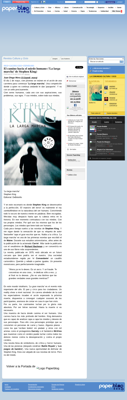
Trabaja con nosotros (12, 389)
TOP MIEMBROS (110, 81)
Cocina (57, 11)
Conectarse (110, 2)
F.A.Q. (54, 387)
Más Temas (116, 11)
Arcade (94, 122)
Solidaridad (105, 11)
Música (57, 7)
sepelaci (112, 86)
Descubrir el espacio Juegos (101, 158)
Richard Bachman (33, 246)
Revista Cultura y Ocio (15, 58)
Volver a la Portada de (21, 366)
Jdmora (27, 74)
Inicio (6, 2)
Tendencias (93, 11)
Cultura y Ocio (72, 174)
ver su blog (75, 102)
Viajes (82, 11)
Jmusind (112, 92)
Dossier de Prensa (58, 384)
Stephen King (72, 160)
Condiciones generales (36, 387)
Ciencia (74, 11)
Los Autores (65, 59)
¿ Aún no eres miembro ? (101, 68)
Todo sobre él (95, 113)
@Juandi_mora (29, 77)
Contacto (8, 387)
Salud (65, 11)
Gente (119, 7)
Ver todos (73, 149)
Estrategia (118, 122)
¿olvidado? (120, 1)
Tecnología (90, 7)
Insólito (110, 7)
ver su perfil (75, 99)
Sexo (49, 11)
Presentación (32, 384)
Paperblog (16, 9)
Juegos (55, 59)
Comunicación (77, 7)
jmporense (113, 103)
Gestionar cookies (58, 389)
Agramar (112, 98)
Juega (100, 130)
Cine (49, 7)
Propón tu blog (98, 71)
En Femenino (38, 11)
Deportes (101, 7)
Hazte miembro (112, 113)
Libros (66, 7)
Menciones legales (34, 389)
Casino (106, 122)
